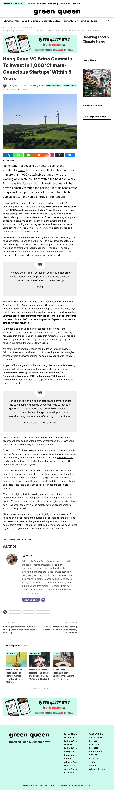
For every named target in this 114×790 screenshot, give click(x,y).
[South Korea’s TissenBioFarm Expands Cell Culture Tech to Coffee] (63, 659)
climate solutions (14, 612)
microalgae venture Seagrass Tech (42, 305)
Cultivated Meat (51, 21)
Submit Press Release (95, 739)
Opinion (35, 21)
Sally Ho (27, 555)
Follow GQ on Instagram (70, 750)
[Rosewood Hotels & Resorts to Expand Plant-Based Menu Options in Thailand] (39, 659)
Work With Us (96, 734)
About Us (93, 758)
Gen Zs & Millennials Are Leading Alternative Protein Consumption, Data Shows (60, 629)
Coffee (57, 653)
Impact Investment (53, 85)
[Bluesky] (70, 155)
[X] (59, 155)
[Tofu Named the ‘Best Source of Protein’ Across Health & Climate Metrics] (16, 659)
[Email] (29, 155)
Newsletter (65, 3)
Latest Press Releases (95, 746)
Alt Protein (11, 653)
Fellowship (53, 3)
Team (92, 762)
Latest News (70, 734)
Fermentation (70, 21)
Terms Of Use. (86, 785)
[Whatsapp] (18, 155)
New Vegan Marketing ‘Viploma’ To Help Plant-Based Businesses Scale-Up (19, 629)
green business (28, 612)
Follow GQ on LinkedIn (70, 743)
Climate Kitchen (97, 769)
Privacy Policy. (75, 785)
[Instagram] (49, 155)
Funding (85, 21)
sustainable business (43, 612)
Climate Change (70, 85)
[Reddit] (39, 155)
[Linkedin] (8, 155)
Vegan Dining (35, 653)
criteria (48, 213)
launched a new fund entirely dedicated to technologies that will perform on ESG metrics (38, 461)
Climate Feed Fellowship (70, 764)
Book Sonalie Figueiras (95, 753)
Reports (31, 3)
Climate (8, 21)
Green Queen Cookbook (71, 771)
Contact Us (95, 765)
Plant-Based (21, 21)
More (75, 3)
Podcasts (41, 3)
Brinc (21, 170)
